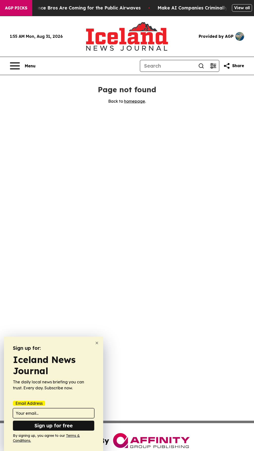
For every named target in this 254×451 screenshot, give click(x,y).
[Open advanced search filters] (213, 66)
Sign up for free (53, 425)
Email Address (29, 403)
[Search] (201, 66)
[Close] (97, 343)
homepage (134, 101)
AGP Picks (16, 7)
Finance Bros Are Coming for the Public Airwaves (84, 8)
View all (242, 7)
